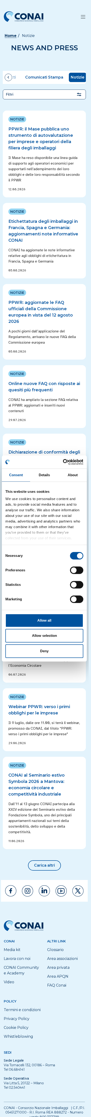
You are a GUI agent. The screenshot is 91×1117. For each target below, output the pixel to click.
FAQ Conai (56, 985)
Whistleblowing (18, 1036)
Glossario (55, 950)
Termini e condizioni (22, 1010)
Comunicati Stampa (44, 77)
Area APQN (57, 976)
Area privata (58, 967)
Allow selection (44, 636)
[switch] (76, 570)
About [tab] (73, 475)
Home (11, 35)
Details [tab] (44, 475)
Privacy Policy (16, 1018)
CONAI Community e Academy (21, 970)
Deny (44, 651)
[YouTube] (61, 891)
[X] (78, 891)
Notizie (77, 77)
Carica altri (44, 865)
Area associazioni (62, 958)
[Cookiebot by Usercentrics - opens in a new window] (63, 462)
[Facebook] (10, 891)
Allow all (44, 620)
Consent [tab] (16, 475)
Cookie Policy (16, 1027)
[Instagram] (27, 891)
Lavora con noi (17, 958)
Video (9, 982)
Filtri (9, 94)
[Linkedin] (44, 890)
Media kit (12, 950)
